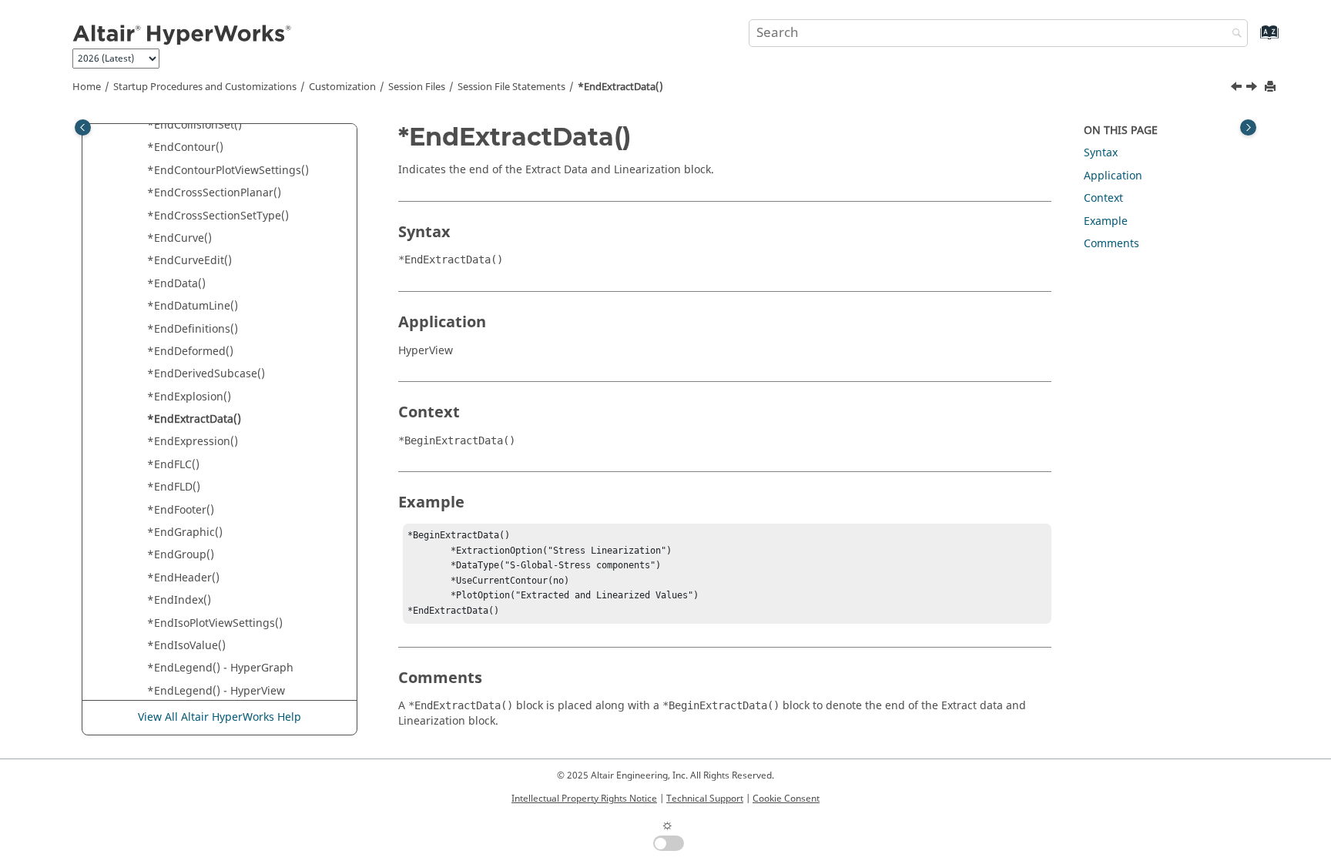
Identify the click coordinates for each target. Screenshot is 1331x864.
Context (1103, 198)
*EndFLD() (173, 487)
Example (1106, 221)
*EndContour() (185, 147)
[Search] (1233, 34)
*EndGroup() (180, 555)
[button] (141, 125)
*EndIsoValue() (186, 646)
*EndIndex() (179, 600)
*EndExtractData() (620, 87)
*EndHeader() (183, 578)
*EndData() (176, 284)
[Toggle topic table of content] (1248, 127)
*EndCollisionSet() (194, 125)
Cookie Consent (786, 798)
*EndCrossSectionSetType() (218, 216)
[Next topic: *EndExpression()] (1253, 88)
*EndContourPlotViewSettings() (228, 170)
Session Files (416, 87)
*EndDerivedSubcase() (206, 374)
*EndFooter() (180, 510)
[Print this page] (1272, 87)
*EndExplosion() (189, 397)
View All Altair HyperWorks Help (219, 717)
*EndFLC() (173, 465)
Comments (1111, 244)
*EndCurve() (179, 238)
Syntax (1101, 153)
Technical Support (704, 798)
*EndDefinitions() (192, 329)
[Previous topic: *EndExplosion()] (1238, 88)
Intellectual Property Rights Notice (584, 798)
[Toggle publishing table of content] (83, 127)
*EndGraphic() (185, 532)
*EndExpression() (192, 442)
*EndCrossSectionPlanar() (214, 193)
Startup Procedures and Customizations (205, 87)
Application (1113, 176)
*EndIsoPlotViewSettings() (215, 623)
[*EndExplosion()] (1238, 88)
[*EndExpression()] (1253, 88)
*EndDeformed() (190, 351)
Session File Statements (511, 87)
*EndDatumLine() (192, 306)
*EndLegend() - (220, 668)
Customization (342, 87)
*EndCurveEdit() (189, 261)
